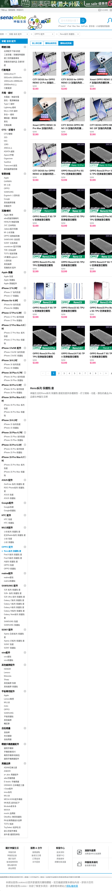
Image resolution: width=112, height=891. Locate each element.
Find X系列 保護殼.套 (13, 554)
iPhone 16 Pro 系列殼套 (14, 389)
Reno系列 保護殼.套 (68, 34)
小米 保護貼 (9, 542)
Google (7, 199)
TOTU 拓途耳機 (10, 253)
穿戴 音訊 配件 (15, 34)
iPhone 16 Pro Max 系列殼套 (14, 407)
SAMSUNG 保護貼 (12, 625)
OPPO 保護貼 (10, 569)
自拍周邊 (6, 728)
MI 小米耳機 (9, 232)
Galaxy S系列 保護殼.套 (14, 604)
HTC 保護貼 (9, 523)
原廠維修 (60, 859)
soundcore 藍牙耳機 (12, 246)
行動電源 (6, 70)
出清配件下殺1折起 (12, 51)
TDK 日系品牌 (10, 250)
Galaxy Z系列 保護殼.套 (14, 600)
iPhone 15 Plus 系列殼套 (14, 437)
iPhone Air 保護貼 (11, 308)
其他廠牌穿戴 (9, 202)
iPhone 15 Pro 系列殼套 (14, 449)
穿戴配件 (8, 206)
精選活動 (6, 47)
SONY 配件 (7, 629)
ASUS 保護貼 (9, 498)
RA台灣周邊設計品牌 (13, 820)
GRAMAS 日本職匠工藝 (14, 785)
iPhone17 (62, 26)
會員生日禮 (36, 855)
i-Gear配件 (8, 789)
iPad (69, 26)
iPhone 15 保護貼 (11, 428)
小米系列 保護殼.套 (12, 532)
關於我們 (12, 859)
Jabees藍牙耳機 (11, 229)
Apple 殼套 (8, 276)
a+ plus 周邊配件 (11, 775)
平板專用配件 (8, 691)
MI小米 (7, 702)
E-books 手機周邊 (11, 782)
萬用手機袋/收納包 (12, 755)
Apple (6, 178)
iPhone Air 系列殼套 (12, 305)
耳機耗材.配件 (10, 268)
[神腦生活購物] (25, 21)
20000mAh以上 (10, 84)
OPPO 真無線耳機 (12, 236)
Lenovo (7, 672)
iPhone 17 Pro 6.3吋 (12, 313)
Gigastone (8, 158)
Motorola (7, 676)
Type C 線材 (9, 104)
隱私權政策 (12, 865)
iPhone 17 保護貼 (11, 296)
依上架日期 (37, 43)
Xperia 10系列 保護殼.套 (14, 641)
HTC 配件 (6, 515)
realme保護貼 (9, 581)
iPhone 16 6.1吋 (9, 360)
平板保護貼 (8, 716)
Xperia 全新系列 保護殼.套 (14, 635)
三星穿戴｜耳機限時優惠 (14, 55)
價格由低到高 (66, 43)
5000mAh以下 (10, 74)
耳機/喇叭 (6, 210)
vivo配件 (6, 652)
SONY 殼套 (9, 644)
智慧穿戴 (6, 174)
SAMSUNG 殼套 (11, 621)
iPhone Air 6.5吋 (10, 300)
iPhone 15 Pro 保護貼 (13, 452)
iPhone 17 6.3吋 (9, 288)
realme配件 (7, 573)
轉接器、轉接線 (10, 118)
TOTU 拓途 (8, 824)
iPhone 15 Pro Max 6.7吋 (13, 459)
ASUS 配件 (7, 480)
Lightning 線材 (10, 107)
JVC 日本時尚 (10, 225)
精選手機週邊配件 (10, 744)
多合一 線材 (9, 114)
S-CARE (104, 10)
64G (5, 141)
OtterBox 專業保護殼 (13, 817)
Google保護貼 (10, 510)
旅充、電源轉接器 (11, 100)
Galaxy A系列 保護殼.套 (14, 607)
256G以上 (8, 148)
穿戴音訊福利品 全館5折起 (14, 63)
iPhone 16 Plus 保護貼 (13, 380)
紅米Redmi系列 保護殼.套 (15, 535)
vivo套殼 (7, 657)
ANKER (7, 771)
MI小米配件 (7, 527)
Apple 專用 (8, 215)
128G (6, 144)
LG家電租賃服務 (103, 26)
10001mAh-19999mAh (13, 81)
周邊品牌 (6, 763)
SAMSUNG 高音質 (12, 239)
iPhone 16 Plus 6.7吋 (12, 372)
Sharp (6, 679)
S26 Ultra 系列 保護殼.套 (14, 597)
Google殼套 (9, 507)
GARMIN (8, 181)
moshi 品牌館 (9, 813)
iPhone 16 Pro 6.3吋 (12, 385)
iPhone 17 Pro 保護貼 (13, 320)
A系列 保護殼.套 (11, 562)
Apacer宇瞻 (9, 155)
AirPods (84, 26)
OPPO (6, 188)
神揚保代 (19, 10)
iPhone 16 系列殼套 (12, 364)
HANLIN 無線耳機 (11, 222)
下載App (3, 10)
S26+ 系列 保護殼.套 (13, 593)
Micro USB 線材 (11, 111)
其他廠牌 (8, 264)
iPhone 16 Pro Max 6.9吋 (13, 399)
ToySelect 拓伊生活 (12, 827)
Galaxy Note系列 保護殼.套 (14, 616)
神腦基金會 (12, 855)
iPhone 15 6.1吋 (9, 420)
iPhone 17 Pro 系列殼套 (14, 317)
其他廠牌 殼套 (10, 683)
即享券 (92, 26)
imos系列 (8, 792)
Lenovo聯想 (9, 699)
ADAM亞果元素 (10, 767)
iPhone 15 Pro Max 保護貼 (14, 473)
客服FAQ (60, 855)
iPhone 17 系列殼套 (12, 292)
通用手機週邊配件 (11, 759)
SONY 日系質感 (11, 243)
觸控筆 (7, 723)
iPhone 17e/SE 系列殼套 (14, 352)
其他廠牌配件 (8, 665)
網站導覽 (12, 868)
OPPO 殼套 (9, 565)
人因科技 (8, 260)
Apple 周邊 (7, 272)
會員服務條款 (12, 862)
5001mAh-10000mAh (13, 77)
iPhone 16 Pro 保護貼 (13, 393)
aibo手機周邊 (9, 778)
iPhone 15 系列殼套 (12, 424)
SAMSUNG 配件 (10, 585)
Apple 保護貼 (9, 280)
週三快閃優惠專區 (11, 58)
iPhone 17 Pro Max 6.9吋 (13, 327)
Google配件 (7, 503)
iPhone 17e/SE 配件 (11, 348)
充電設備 (8, 125)
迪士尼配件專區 (10, 831)
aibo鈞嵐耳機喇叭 (11, 218)
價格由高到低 (51, 43)
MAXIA (7, 810)
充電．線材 (7, 93)
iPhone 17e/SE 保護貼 (13, 356)
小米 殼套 (8, 539)
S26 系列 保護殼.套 (12, 590)
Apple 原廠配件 (10, 283)
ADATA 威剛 (9, 151)
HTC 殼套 (8, 519)
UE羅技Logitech (11, 257)
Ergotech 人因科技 (12, 195)
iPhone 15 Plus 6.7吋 (12, 432)
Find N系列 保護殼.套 (13, 558)
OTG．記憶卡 (8, 130)
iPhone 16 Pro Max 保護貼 (14, 414)
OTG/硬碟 (8, 134)
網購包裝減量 (60, 862)
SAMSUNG (9, 192)
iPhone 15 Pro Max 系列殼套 (14, 466)
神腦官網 (12, 852)
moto (6, 706)
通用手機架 (8, 748)
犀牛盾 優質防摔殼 (12, 834)
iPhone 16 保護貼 (11, 368)
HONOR (7, 669)
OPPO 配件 (39, 34)
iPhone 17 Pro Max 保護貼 (14, 341)
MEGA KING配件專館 (13, 799)
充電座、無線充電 (11, 97)
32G (5, 137)
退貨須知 (60, 852)
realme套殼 (8, 577)
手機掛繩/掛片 (10, 752)
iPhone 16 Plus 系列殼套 (14, 377)
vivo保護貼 (8, 660)
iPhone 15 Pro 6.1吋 (12, 445)
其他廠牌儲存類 (10, 169)
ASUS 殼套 (9, 495)
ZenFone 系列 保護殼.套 (14, 484)
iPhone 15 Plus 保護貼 (13, 440)
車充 (6, 121)
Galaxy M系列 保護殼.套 (14, 611)
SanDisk (7, 162)
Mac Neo (76, 26)
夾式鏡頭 (8, 736)
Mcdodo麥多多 (10, 806)
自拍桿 (7, 732)
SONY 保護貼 (10, 648)
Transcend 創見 (10, 165)
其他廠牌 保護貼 (11, 686)
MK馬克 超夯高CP (12, 803)
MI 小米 (7, 185)
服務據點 (11, 10)
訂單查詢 (36, 859)
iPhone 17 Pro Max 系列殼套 (14, 334)
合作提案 (36, 862)
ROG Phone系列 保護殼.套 (14, 489)
